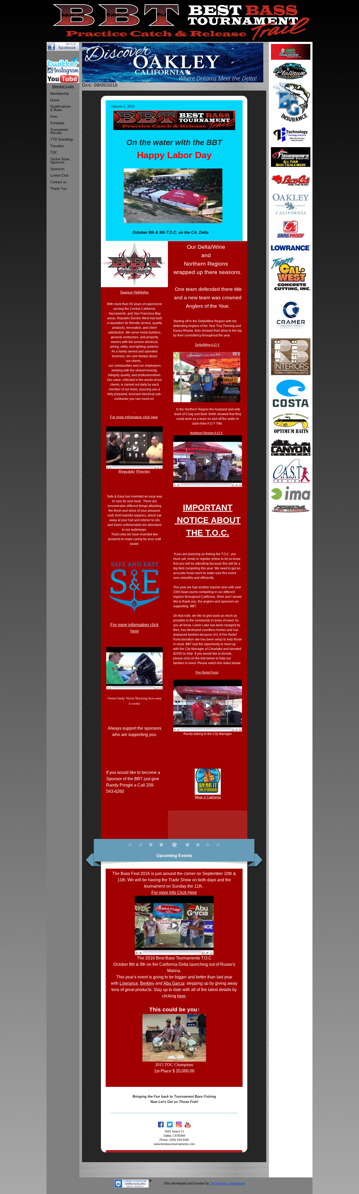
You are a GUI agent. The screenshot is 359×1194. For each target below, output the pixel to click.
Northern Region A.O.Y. (206, 433)
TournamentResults (59, 131)
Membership (59, 94)
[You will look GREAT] (290, 70)
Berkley (147, 983)
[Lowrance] (290, 247)
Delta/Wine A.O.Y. (207, 345)
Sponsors (57, 169)
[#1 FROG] (290, 229)
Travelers (57, 146)
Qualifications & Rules (60, 108)
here (181, 996)
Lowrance (129, 983)
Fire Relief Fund (207, 672)
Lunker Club (59, 175)
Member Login (63, 86)
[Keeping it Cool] (290, 447)
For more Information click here (134, 417)
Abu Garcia (173, 983)
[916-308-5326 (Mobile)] (290, 315)
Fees (54, 116)
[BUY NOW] (290, 157)
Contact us (58, 182)
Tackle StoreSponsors (59, 161)
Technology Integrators (227, 1183)
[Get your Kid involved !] (290, 470)
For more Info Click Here (174, 892)
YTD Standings (61, 139)
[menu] (61, 141)
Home (54, 100)
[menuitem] (61, 94)
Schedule (57, 123)
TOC (53, 153)
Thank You (58, 189)
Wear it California (208, 797)
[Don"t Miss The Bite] (290, 393)
